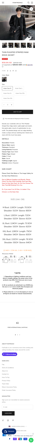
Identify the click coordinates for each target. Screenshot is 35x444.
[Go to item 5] (29, 45)
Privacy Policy (6, 381)
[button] (17, 66)
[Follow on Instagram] (8, 420)
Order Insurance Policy (9, 390)
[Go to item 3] (17, 45)
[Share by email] (16, 71)
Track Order (5, 384)
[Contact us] (31, 440)
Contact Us (5, 374)
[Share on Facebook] (7, 71)
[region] (17, 326)
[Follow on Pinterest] (13, 420)
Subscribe (8, 413)
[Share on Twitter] (10, 71)
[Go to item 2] (11, 45)
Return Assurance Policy (9, 387)
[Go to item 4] (23, 45)
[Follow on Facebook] (3, 420)
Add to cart (17, 112)
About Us (5, 371)
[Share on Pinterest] (13, 71)
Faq (3, 364)
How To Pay (5, 377)
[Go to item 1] (4, 45)
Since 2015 (23, 430)
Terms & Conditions (8, 368)
